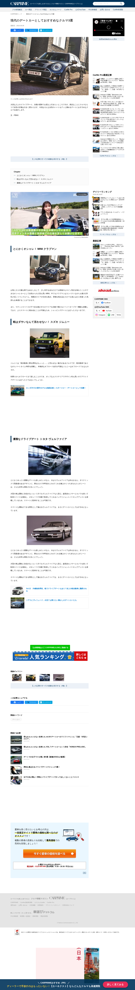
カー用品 (28, 10)
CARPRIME (14, 902)
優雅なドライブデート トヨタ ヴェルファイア (34, 183)
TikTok (119, 315)
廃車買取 (35, 916)
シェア (18, 30)
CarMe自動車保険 (26, 902)
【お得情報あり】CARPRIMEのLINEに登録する (50, 647)
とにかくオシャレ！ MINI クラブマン (31, 175)
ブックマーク (47, 30)
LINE (112, 315)
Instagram (102, 315)
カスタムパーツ (55, 10)
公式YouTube (80, 10)
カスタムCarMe (39, 902)
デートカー (16, 719)
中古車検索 (92, 10)
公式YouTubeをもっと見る (108, 39)
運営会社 (13, 905)
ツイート (33, 30)
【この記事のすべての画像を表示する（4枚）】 (49, 159)
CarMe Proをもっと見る (108, 156)
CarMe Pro (68, 10)
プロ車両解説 (17, 10)
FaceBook (107, 303)
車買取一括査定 (25, 916)
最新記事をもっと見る (108, 283)
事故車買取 (44, 916)
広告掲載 (32, 905)
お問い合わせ (105, 10)
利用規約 (40, 905)
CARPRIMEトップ (16, 14)
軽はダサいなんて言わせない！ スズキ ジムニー (35, 179)
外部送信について (68, 905)
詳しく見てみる (115, 984)
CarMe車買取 (118, 10)
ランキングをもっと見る (108, 234)
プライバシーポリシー (53, 905)
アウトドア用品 (41, 10)
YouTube (109, 311)
